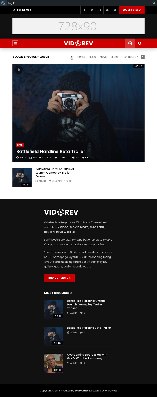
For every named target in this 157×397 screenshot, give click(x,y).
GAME (20, 145)
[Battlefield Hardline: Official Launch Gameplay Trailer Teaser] (22, 177)
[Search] (140, 43)
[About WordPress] (3, 3)
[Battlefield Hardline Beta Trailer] (78, 113)
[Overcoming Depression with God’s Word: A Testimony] (53, 363)
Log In (11, 3)
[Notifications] (107, 10)
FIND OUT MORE (59, 277)
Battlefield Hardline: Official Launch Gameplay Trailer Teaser (54, 172)
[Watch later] (99, 10)
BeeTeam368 (82, 390)
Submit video (132, 9)
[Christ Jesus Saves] (78, 43)
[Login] (115, 10)
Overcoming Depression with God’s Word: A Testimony (87, 356)
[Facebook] (84, 10)
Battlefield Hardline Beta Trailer (50, 151)
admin (23, 157)
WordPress (111, 390)
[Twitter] (92, 10)
